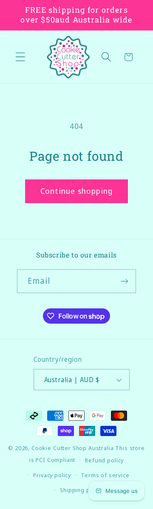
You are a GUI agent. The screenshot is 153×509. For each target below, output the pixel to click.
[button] (20, 57)
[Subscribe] (124, 281)
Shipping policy (81, 490)
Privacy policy (52, 475)
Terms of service (105, 475)
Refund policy (104, 460)
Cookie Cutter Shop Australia (72, 448)
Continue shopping (76, 191)
